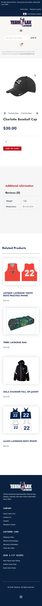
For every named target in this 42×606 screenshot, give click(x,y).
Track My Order (8, 548)
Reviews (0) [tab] (12, 193)
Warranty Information (10, 544)
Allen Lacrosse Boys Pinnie (20, 441)
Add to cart (12, 148)
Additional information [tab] (19, 186)
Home (4, 51)
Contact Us (7, 517)
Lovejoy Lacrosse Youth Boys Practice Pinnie (18, 294)
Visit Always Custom (34, 14)
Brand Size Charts (9, 568)
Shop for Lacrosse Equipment (16, 51)
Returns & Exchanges (10, 541)
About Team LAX (9, 514)
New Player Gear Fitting (11, 561)
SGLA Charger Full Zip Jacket (21, 391)
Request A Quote (9, 524)
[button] (21, 30)
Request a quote (35, 9)
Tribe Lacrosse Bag (15, 342)
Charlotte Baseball (12, 54)
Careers (6, 521)
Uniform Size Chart (9, 564)
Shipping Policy (8, 537)
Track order (24, 9)
